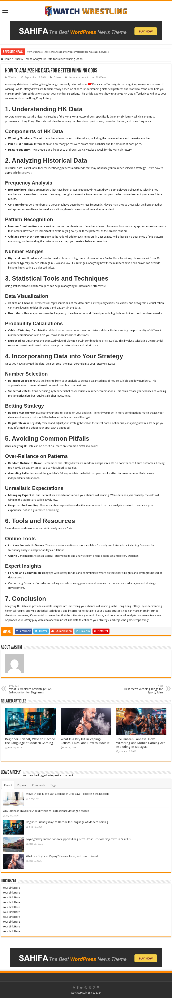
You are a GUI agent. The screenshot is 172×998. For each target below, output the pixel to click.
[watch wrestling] (86, 10)
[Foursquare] (94, 987)
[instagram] (98, 987)
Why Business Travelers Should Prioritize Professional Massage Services (67, 51)
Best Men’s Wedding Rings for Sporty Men (143, 689)
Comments (38, 785)
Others (17, 58)
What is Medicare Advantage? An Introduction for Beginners (30, 689)
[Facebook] (77, 987)
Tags (53, 785)
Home (7, 58)
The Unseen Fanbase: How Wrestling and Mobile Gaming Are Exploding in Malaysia (140, 743)
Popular (22, 785)
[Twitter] (81, 987)
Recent (8, 785)
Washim (12, 77)
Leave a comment (78, 77)
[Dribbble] (90, 987)
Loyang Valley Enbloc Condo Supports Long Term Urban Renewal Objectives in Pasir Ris (78, 839)
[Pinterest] (85, 987)
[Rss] (74, 987)
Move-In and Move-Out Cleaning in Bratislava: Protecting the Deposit (67, 793)
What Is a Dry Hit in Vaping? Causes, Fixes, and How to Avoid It (85, 741)
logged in (44, 775)
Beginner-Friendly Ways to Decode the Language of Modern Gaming (30, 741)
